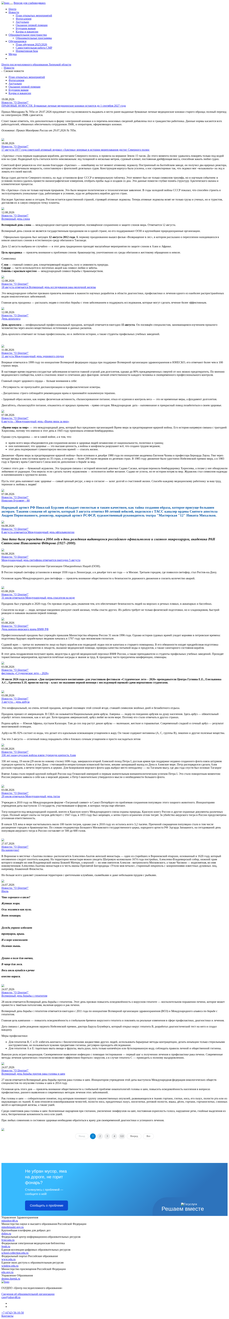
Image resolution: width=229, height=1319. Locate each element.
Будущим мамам (26, 28)
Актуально (22, 21)
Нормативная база (27, 50)
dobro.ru (6, 1233)
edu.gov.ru (7, 1272)
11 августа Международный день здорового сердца (32, 356)
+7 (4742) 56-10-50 (12, 1312)
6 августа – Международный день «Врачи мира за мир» (35, 421)
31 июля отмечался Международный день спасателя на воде (38, 597)
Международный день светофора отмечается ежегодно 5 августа (40, 560)
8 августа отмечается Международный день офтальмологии (37, 532)
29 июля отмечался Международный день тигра (30, 796)
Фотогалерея (23, 18)
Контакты (7, 1315)
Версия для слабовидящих (30, 2)
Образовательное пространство (28, 34)
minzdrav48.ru (9, 1220)
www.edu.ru (8, 1259)
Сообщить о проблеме (46, 1205)
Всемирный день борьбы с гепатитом (24, 995)
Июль (4, 891)
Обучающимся (17, 41)
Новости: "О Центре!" (15, 102)
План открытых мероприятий (34, 15)
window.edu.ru (9, 1265)
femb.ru (5, 1246)
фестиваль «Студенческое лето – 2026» (25, 673)
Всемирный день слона (15, 218)
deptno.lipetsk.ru (10, 1278)
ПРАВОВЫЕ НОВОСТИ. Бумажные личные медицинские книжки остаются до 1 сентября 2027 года (63, 105)
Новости (14, 12)
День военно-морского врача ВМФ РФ (25, 629)
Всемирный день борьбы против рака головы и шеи (33, 1073)
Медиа (13, 54)
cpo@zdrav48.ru (10, 1297)
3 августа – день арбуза (15, 701)
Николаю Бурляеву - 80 (15, 500)
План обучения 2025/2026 (31, 44)
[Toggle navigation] (11, 3)
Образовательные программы (34, 38)
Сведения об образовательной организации (28, 1294)
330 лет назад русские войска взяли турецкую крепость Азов (38, 755)
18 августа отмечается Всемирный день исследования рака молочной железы (48, 287)
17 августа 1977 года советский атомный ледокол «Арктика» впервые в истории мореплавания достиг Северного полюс (75, 149)
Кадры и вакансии (27, 31)
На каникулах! (10, 850)
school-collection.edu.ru (14, 1252)
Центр (12, 9)
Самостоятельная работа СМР (34, 47)
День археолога (10, 318)
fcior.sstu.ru (7, 1240)
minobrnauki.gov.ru (12, 1227)
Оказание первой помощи (32, 25)
